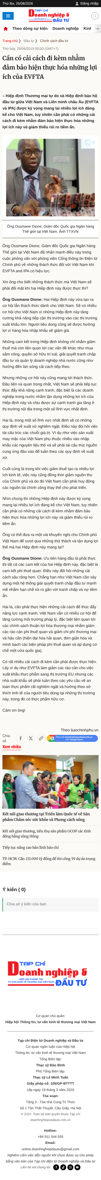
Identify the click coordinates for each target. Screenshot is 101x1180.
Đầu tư (29, 41)
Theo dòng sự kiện (30, 29)
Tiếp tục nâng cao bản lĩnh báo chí (31, 847)
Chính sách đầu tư (54, 41)
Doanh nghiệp (65, 29)
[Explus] (50, 899)
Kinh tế (90, 29)
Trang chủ (10, 41)
